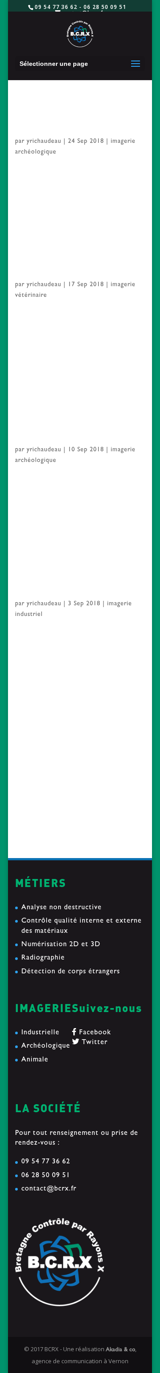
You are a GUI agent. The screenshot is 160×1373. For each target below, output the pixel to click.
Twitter (94, 1042)
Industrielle (40, 1033)
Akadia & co (120, 1350)
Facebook (94, 1033)
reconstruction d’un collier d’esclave (76, 766)
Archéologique (45, 1046)
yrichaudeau (44, 141)
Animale (34, 1060)
